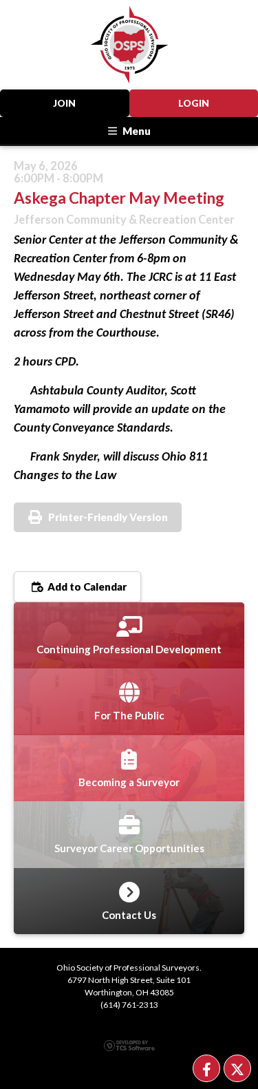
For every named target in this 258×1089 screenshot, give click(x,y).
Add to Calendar (86, 586)
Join (64, 103)
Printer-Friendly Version (108, 517)
